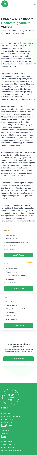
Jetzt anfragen (18, 255)
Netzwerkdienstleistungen (11, 416)
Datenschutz (5, 430)
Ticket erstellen (18, 358)
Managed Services (9, 419)
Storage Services (8, 422)
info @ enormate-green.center (12, 450)
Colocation (6, 413)
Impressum (4, 433)
